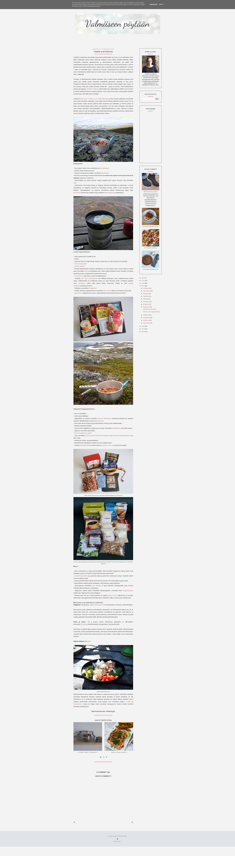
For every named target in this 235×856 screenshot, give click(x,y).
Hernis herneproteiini (80, 264)
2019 (143, 286)
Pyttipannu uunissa (150, 248)
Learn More (153, 4)
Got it (161, 4)
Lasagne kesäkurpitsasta (151, 226)
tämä (86, 271)
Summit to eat (112, 595)
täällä (75, 183)
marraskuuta (147, 291)
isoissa (113, 192)
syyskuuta (146, 296)
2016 (143, 331)
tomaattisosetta (98, 605)
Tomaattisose (78, 276)
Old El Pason (107, 290)
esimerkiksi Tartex (106, 445)
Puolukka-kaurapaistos (150, 269)
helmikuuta (146, 320)
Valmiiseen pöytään (120, 836)
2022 (143, 278)
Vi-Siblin (128, 701)
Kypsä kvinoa (78, 293)
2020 (143, 283)
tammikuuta (147, 323)
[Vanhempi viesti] (132, 822)
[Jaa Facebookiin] (103, 757)
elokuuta (146, 299)
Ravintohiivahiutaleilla (81, 576)
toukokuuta (146, 307)
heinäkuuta (146, 301)
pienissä (107, 192)
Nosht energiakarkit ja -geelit (82, 433)
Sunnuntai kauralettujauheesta (122, 435)
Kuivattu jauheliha (79, 266)
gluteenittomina (99, 421)
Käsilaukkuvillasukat (150, 191)
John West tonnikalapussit (89, 278)
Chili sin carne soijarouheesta (151, 312)
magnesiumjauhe (128, 590)
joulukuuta (146, 288)
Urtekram (83, 624)
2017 (143, 329)
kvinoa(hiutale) (104, 168)
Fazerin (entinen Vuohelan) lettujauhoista (97, 435)
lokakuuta (146, 293)
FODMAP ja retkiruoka (149, 309)
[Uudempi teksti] (74, 822)
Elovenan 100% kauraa (104, 418)
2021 (143, 280)
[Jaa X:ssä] (101, 757)
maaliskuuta (147, 317)
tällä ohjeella (105, 173)
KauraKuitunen (77, 704)
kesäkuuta (146, 304)
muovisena (76, 192)
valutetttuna (81, 283)
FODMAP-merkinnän (92, 89)
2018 (143, 326)
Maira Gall (117, 841)
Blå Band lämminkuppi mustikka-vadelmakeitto (88, 175)
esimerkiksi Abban (85, 445)
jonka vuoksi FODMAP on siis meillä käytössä (93, 99)
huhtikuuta (146, 315)
